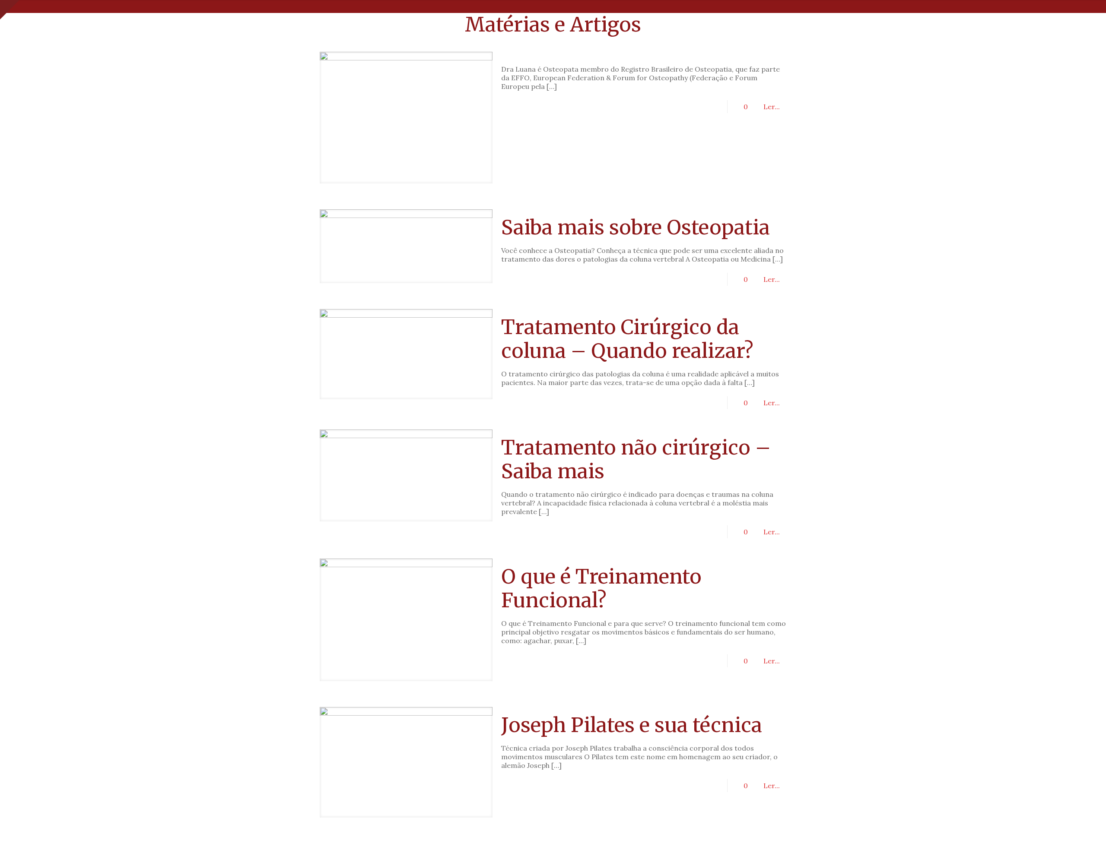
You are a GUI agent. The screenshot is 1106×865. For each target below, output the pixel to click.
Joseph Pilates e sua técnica (631, 725)
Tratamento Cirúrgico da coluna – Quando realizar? (627, 339)
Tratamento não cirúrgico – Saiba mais (636, 459)
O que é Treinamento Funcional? (601, 588)
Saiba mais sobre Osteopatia (635, 227)
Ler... (771, 106)
